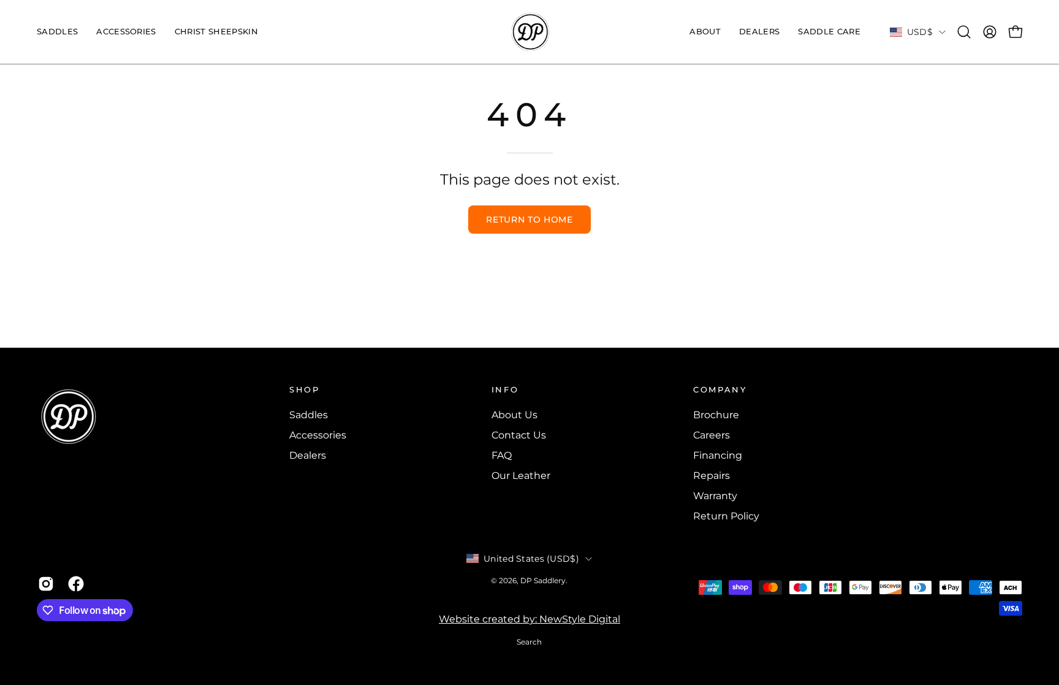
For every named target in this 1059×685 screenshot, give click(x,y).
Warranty (715, 496)
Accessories (317, 435)
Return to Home (529, 219)
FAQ (502, 455)
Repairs (711, 475)
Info (505, 389)
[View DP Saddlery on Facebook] (74, 584)
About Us (514, 415)
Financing (717, 455)
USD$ (920, 31)
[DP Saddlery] (529, 32)
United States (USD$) (531, 558)
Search (529, 641)
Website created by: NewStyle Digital (529, 619)
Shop (304, 389)
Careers (711, 435)
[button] (126, 32)
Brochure (716, 415)
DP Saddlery (543, 580)
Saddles (308, 415)
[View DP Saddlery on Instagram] (44, 584)
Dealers (307, 455)
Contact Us (519, 435)
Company (719, 389)
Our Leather (521, 475)
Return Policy (726, 516)
